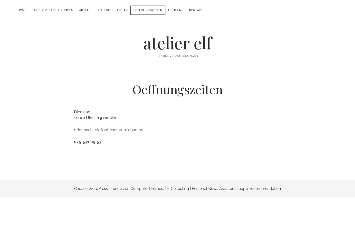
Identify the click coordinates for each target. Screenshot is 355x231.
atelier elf (177, 42)
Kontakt (196, 10)
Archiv (122, 10)
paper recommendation (260, 188)
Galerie (104, 10)
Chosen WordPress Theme (98, 188)
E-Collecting (178, 188)
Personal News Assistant (214, 188)
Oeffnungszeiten (148, 10)
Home (22, 10)
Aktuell (86, 10)
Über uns (175, 10)
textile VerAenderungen (52, 10)
